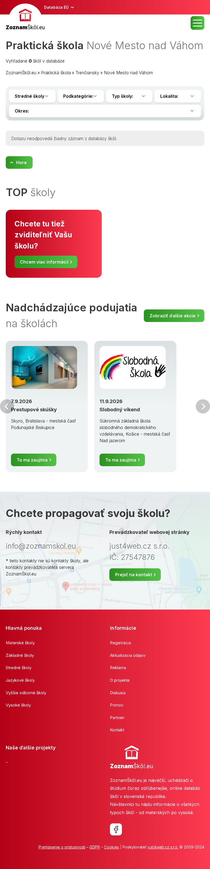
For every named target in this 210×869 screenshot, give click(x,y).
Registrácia (120, 642)
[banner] (25, 18)
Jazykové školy (20, 680)
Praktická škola (56, 72)
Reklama (118, 667)
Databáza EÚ (56, 7)
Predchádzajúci (7, 406)
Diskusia (118, 692)
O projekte (120, 680)
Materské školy (20, 642)
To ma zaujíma (32, 460)
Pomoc (117, 705)
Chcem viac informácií (44, 262)
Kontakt (117, 729)
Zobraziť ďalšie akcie (173, 315)
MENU (197, 23)
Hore (21, 162)
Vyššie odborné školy (26, 692)
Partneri (117, 717)
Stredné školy (18, 667)
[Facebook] (116, 829)
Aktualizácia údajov (127, 655)
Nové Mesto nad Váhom (128, 72)
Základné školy (20, 655)
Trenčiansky (87, 72)
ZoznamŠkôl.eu (21, 72)
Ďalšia (203, 406)
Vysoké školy (18, 705)
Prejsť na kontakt (133, 574)
